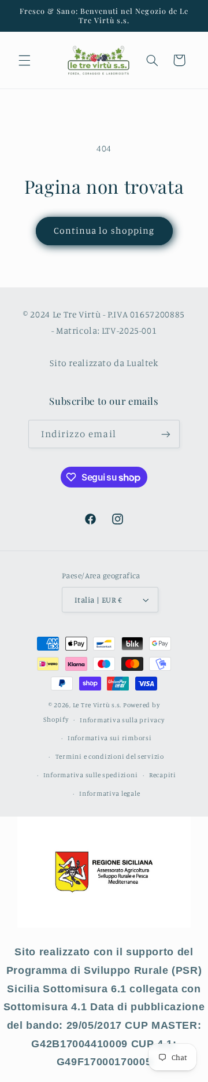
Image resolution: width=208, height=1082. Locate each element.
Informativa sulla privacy (122, 720)
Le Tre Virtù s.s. (97, 705)
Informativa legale (109, 793)
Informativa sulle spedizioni (90, 775)
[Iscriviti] (166, 434)
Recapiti (162, 775)
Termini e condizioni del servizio (109, 756)
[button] (24, 60)
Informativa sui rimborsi (110, 738)
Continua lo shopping (104, 230)
